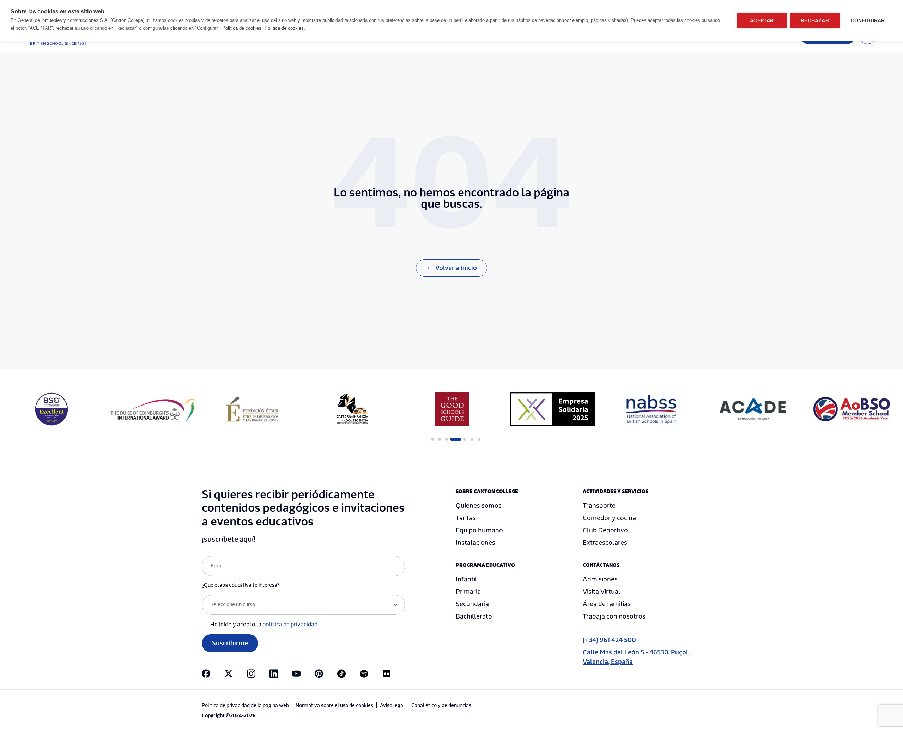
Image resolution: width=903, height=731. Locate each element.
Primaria (468, 591)
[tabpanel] (252, 409)
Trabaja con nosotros (614, 616)
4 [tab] (453, 439)
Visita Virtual (601, 591)
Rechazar (815, 20)
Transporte (599, 505)
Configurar (868, 20)
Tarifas (466, 518)
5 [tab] (464, 439)
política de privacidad (289, 624)
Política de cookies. (285, 28)
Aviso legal (392, 705)
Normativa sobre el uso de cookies (334, 705)
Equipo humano (479, 530)
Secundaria (472, 604)
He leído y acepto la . (264, 624)
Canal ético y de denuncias (441, 705)
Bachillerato (474, 616)
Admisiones (600, 579)
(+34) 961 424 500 (609, 640)
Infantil (466, 579)
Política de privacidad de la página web (245, 705)
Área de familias (607, 604)
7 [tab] (479, 439)
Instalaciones (475, 542)
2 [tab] (439, 439)
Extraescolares (605, 542)
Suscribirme (230, 643)
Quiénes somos (479, 505)
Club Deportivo (605, 530)
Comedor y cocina (609, 518)
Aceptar (762, 20)
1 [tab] (432, 439)
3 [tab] (446, 439)
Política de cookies (242, 28)
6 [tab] (471, 439)
